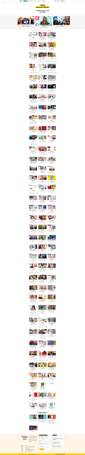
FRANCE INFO (33, 89)
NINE (33, 397)
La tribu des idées (33, 210)
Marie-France (52, 356)
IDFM (51, 57)
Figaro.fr (52, 171)
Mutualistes (42, 249)
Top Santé (51, 334)
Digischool (42, 220)
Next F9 (33, 378)
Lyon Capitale (52, 140)
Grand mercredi (52, 378)
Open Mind (42, 210)
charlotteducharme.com (49, 30)
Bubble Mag (51, 249)
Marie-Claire (42, 290)
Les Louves (51, 280)
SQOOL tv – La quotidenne (26, 25)
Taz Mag (42, 378)
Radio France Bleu (33, 310)
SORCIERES (33, 407)
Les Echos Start (52, 220)
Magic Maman (42, 171)
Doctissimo (33, 110)
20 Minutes (33, 280)
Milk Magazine (52, 151)
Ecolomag (51, 210)
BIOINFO (42, 140)
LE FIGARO (51, 89)
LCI (33, 171)
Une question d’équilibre (33, 249)
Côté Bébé (51, 180)
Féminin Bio (33, 180)
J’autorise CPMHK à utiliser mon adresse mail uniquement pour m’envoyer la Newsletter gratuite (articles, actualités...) (44, 444)
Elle (33, 334)
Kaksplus (42, 310)
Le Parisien (51, 110)
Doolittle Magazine (33, 290)
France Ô (33, 47)
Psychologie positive (51, 290)
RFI (42, 120)
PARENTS (33, 120)
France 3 (44, 26)
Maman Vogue (33, 387)
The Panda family (42, 387)
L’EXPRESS (51, 99)
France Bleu (61, 25)
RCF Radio (33, 268)
